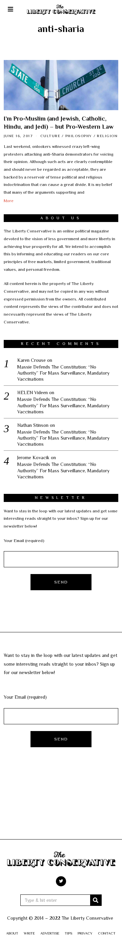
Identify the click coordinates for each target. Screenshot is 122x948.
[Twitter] (61, 881)
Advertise (49, 933)
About (12, 933)
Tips (68, 933)
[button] (96, 900)
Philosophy (78, 136)
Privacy (85, 933)
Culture (50, 136)
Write (29, 933)
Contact (107, 933)
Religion (107, 136)
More (9, 200)
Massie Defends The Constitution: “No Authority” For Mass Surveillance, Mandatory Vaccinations (63, 373)
